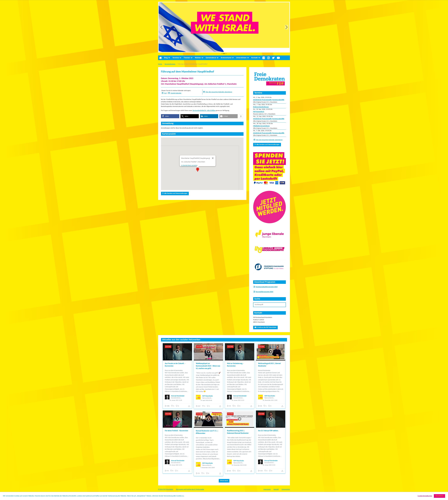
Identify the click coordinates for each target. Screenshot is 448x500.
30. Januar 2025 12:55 (238, 400)
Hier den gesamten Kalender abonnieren (219, 92)
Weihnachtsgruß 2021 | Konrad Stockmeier (269, 365)
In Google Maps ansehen (189, 165)
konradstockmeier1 (176, 398)
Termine (175, 58)
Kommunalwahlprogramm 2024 (266, 287)
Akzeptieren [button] (439, 496)
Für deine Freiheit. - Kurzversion (176, 431)
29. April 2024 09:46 (206, 400)
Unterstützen (241, 58)
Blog (166, 58)
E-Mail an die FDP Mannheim (266, 327)
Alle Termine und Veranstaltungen (175, 193)
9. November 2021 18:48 (208, 467)
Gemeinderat (211, 58)
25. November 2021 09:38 (239, 465)
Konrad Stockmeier (177, 396)
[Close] (212, 158)
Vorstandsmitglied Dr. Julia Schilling (203, 110)
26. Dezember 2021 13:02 (270, 400)
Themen (187, 58)
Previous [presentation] (161, 27)
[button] (222, 54)
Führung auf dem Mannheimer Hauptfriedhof (187, 71)
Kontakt (254, 58)
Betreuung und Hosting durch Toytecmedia (190, 489)
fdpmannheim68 (207, 398)
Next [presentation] (286, 27)
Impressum (267, 489)
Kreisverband (226, 58)
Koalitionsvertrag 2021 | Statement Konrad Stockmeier (238, 432)
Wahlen (198, 58)
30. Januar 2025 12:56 (176, 400)
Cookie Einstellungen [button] (425, 496)
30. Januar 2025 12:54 (269, 465)
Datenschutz (286, 489)
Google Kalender (176, 93)
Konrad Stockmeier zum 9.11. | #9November (207, 432)
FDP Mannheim (207, 396)
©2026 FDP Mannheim (165, 489)
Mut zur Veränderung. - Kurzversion (235, 365)
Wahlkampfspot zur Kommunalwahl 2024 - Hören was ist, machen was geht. (208, 366)
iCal (165, 93)
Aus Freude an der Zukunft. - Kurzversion (175, 365)
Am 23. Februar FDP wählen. (268, 431)
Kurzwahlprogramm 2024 (264, 292)
